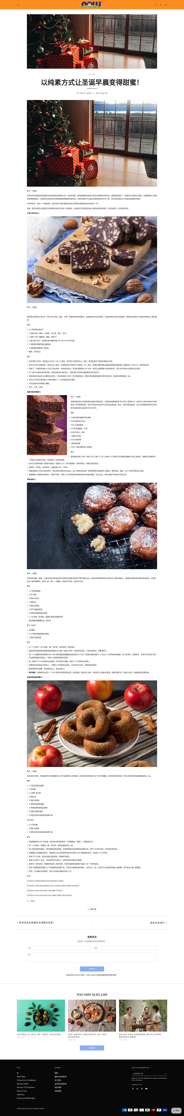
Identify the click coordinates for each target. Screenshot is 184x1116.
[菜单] (18, 4)
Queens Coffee (23, 1084)
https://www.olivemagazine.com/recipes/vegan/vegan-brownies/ (55, 886)
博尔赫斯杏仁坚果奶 (41, 348)
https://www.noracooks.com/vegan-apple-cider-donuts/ (51, 895)
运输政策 (58, 1091)
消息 (93, 74)
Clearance (20, 1095)
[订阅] (166, 1073)
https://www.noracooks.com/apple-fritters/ (46, 890)
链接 (34, 191)
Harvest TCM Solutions (26, 1087)
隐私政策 (101, 975)
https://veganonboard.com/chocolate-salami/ (47, 881)
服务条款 (109, 975)
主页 (89, 74)
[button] (155, 4)
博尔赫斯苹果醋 (38, 804)
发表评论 (92, 969)
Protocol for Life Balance (26, 1080)
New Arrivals (22, 1091)
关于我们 (58, 1080)
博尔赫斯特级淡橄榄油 (42, 344)
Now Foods (21, 1077)
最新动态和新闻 (60, 1077)
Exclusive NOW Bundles (26, 1098)
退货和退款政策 (60, 1084)
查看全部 (92, 1048)
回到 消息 (93, 909)
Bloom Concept (27, 1108)
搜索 (56, 1073)
